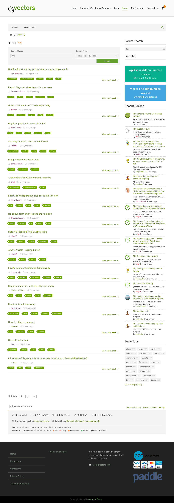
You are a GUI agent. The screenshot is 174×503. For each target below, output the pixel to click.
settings (45, 313)
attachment (131, 376)
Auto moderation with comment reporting (29, 177)
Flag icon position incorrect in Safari (27, 123)
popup (11, 223)
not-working (43, 241)
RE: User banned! (140, 311)
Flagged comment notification (23, 159)
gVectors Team (94, 499)
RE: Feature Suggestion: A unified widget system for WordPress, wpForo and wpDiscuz (148, 241)
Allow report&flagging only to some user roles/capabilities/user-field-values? (47, 358)
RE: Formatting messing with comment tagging (145, 177)
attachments (144, 367)
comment (21, 115)
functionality (35, 277)
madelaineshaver (41, 421)
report (11, 97)
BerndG (14, 146)
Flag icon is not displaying (21, 304)
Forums (14, 27)
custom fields (13, 151)
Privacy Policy (17, 476)
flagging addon (14, 313)
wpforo (153, 349)
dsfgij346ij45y (141, 172)
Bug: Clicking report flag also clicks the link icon (33, 195)
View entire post (109, 80)
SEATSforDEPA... (18, 290)
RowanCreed (140, 306)
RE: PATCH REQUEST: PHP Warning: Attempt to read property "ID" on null (149, 161)
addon (30, 97)
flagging (21, 241)
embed (129, 371)
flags (20, 97)
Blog (116, 8)
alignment (48, 295)
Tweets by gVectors (58, 451)
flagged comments (27, 78)
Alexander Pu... (17, 73)
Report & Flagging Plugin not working (27, 231)
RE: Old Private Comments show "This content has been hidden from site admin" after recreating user (149, 191)
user (29, 367)
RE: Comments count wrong (145, 256)
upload (129, 362)
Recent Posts (29, 27)
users (51, 97)
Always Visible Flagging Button (24, 250)
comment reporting (30, 187)
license (129, 367)
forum (141, 362)
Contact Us (152, 8)
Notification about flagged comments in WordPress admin (38, 69)
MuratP (14, 236)
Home (74, 8)
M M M (14, 110)
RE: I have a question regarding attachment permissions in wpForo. (148, 297)
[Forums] (11, 35)
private (11, 277)
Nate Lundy (16, 128)
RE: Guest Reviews (141, 129)
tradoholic (139, 319)
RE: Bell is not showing (143, 283)
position (38, 133)
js (31, 223)
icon (19, 133)
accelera (139, 184)
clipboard (47, 205)
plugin (32, 241)
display (43, 259)
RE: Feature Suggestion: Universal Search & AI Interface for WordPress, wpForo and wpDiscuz (149, 223)
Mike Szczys (16, 200)
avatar (43, 151)
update (145, 358)
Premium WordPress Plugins (94, 8)
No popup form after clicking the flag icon (30, 213)
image (53, 151)
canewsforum (17, 164)
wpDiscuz (143, 353)
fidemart (14, 326)
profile (25, 151)
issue (153, 362)
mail (42, 349)
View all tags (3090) (133, 385)
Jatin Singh (15, 272)
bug (48, 133)
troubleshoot (57, 313)
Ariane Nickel (141, 201)
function (41, 331)
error (141, 349)
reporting (58, 277)
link (37, 205)
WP (59, 78)
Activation (147, 376)
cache (54, 241)
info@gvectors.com (101, 464)
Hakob (138, 137)
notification (13, 78)
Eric (137, 124)
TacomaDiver (141, 279)
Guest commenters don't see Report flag (29, 105)
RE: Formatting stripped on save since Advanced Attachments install (149, 207)
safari (28, 133)
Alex (13, 344)
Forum (125, 8)
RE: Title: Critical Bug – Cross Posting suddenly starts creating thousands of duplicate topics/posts (149, 143)
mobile (32, 259)
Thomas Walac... (18, 218)
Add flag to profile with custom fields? (28, 141)
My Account (137, 8)
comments (41, 97)
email (50, 78)
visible (50, 115)
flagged (12, 169)
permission (39, 367)
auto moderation (14, 187)
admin (40, 78)
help (49, 223)
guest (11, 115)
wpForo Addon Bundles (145, 92)
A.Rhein (14, 362)
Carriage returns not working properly (83, 421)
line (38, 295)
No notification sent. (18, 340)
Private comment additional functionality (29, 268)
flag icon (22, 223)
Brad (13, 182)
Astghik (138, 217)
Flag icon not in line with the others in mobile (31, 286)
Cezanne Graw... (18, 91)
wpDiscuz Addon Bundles (145, 73)
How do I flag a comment (21, 322)
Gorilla (138, 154)
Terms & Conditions (19, 483)
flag (41, 115)
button (22, 259)
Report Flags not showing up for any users (30, 87)
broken (24, 349)
